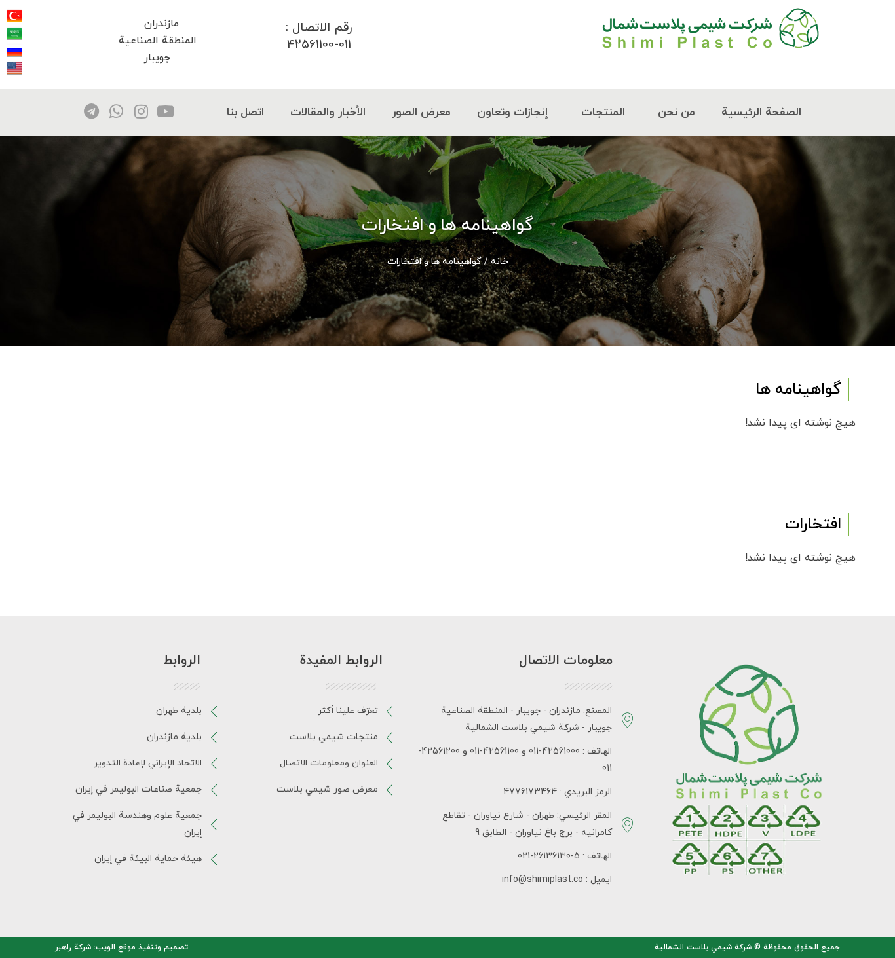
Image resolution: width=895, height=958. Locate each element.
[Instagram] (141, 111)
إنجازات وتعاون (512, 112)
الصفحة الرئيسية (761, 112)
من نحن (676, 112)
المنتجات (603, 112)
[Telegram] (92, 111)
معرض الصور (421, 112)
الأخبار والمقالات (328, 112)
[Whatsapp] (116, 111)
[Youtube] (166, 111)
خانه (499, 261)
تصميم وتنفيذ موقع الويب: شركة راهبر (121, 947)
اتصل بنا (245, 112)
